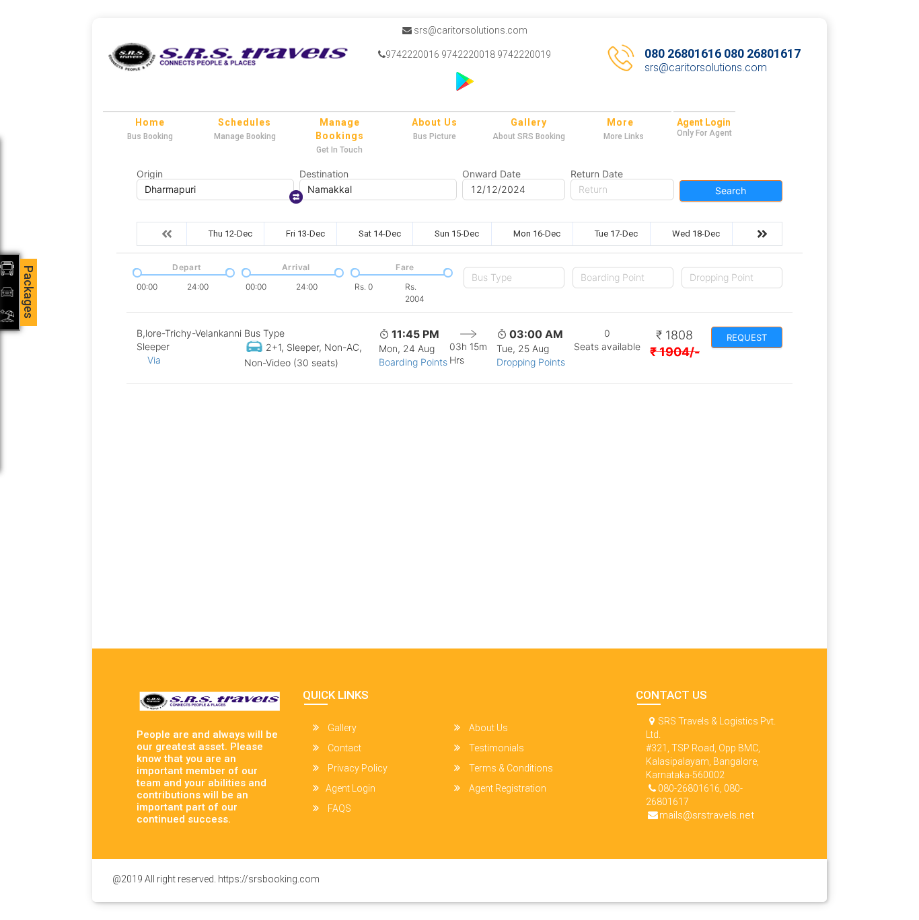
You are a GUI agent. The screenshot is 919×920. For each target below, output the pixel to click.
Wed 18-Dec (696, 233)
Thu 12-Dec (230, 233)
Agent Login (704, 122)
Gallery (529, 122)
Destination (323, 174)
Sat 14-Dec (380, 233)
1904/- (675, 352)
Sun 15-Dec (457, 233)
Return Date (597, 174)
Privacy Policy (357, 768)
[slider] (136, 271)
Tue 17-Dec (616, 233)
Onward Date (491, 174)
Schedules (244, 122)
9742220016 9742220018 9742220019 (468, 54)
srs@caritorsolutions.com (469, 30)
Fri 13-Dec (305, 233)
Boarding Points (413, 362)
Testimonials (495, 748)
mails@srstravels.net (706, 815)
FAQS (338, 808)
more (620, 122)
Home (150, 122)
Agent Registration (506, 788)
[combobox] (514, 277)
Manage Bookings (340, 129)
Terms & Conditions (510, 768)
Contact (343, 748)
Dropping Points (531, 362)
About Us (434, 122)
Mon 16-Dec (536, 233)
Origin (150, 174)
